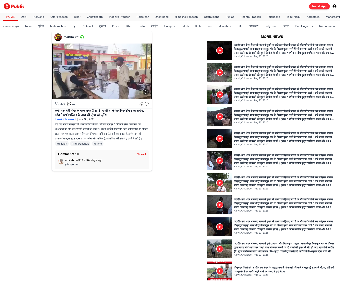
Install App (319, 6)
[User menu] (334, 6)
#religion (61, 143)
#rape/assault (80, 143)
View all (141, 154)
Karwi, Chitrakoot (65, 119)
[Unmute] (146, 92)
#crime (97, 143)
